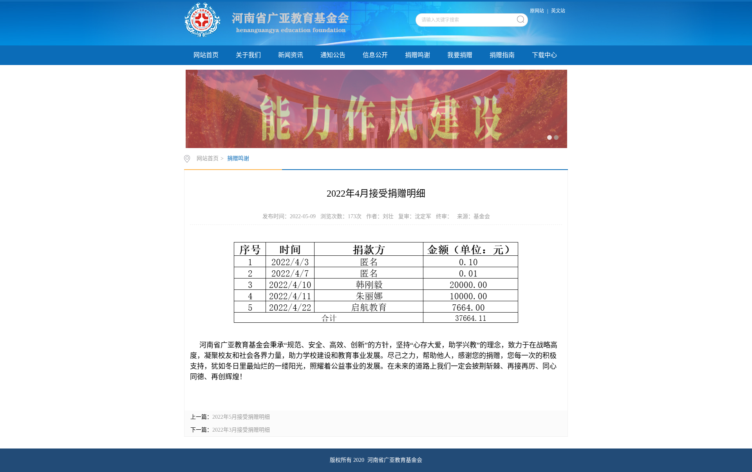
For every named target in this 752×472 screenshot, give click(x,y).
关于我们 (248, 55)
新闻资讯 (290, 55)
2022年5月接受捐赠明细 (241, 417)
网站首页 (206, 55)
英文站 (558, 11)
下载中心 (544, 55)
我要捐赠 (459, 55)
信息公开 (375, 55)
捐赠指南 (502, 55)
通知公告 (332, 55)
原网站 (537, 11)
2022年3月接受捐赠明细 (241, 430)
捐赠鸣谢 (417, 55)
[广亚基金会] (285, 23)
